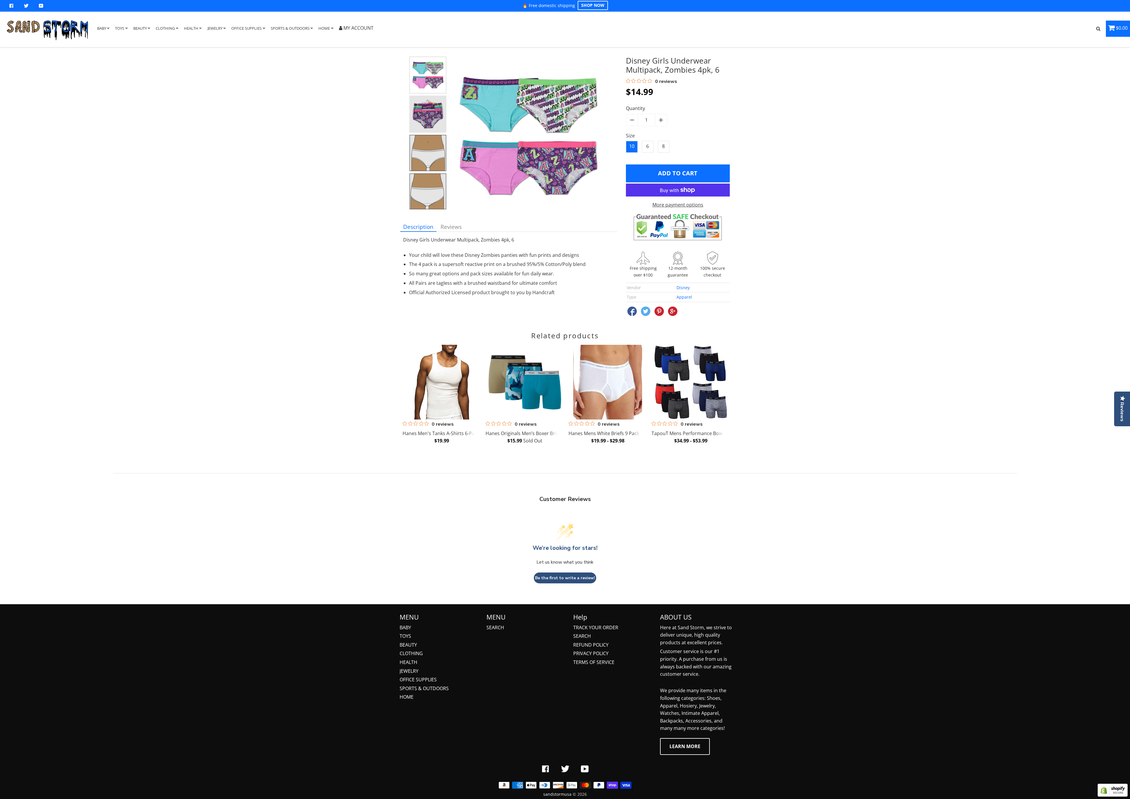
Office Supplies (418, 679)
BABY (101, 28)
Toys (405, 636)
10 (631, 146)
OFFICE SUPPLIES (246, 28)
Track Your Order (595, 627)
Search (495, 627)
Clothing (411, 653)
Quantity (635, 108)
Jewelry (409, 671)
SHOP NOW (592, 5)
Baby (405, 627)
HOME (324, 28)
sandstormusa (557, 794)
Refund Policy (591, 645)
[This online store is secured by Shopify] (1113, 795)
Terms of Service (593, 662)
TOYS (119, 28)
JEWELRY (214, 28)
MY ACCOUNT (357, 28)
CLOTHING (165, 28)
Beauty (408, 645)
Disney (683, 287)
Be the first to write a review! (565, 578)
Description (418, 227)
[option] (428, 75)
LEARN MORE (684, 746)
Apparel (684, 297)
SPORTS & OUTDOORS (290, 28)
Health (408, 662)
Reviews (451, 227)
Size (630, 135)
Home (406, 697)
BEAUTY (140, 28)
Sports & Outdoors (424, 688)
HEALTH (191, 28)
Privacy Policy (591, 653)
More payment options (677, 205)
